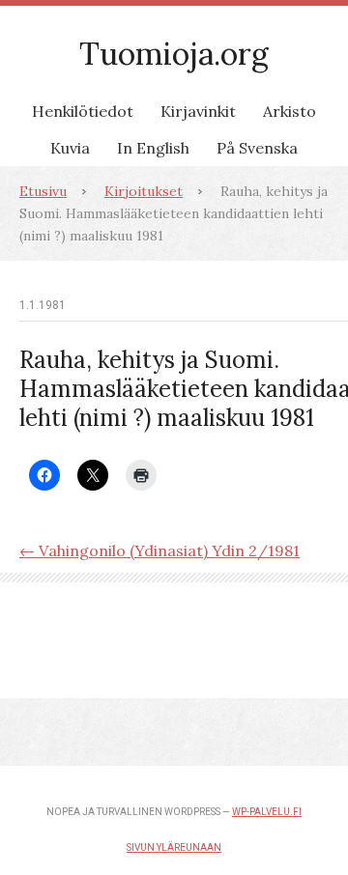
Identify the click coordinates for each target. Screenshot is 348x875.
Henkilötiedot (82, 111)
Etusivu (43, 191)
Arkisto (289, 111)
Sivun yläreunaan (174, 847)
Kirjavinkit (198, 111)
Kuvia (70, 147)
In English (153, 147)
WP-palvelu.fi (267, 811)
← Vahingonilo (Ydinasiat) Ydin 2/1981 (159, 550)
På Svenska (257, 147)
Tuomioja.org (174, 53)
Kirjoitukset (143, 191)
